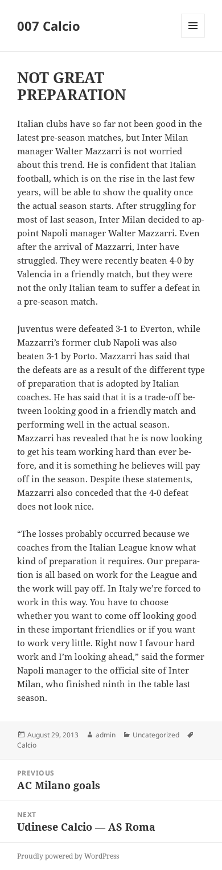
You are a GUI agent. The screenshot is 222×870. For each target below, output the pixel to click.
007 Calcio (48, 25)
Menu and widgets (193, 37)
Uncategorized (156, 735)
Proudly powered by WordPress (68, 856)
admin (106, 735)
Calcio (26, 745)
